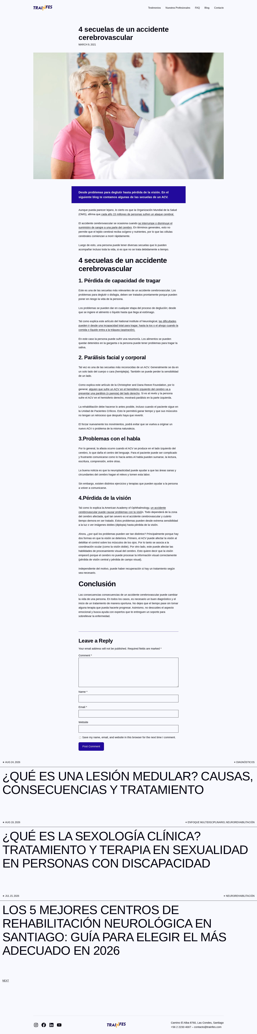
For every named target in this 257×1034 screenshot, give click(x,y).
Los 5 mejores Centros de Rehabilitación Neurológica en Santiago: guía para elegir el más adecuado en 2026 (114, 930)
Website (83, 722)
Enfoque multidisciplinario (206, 822)
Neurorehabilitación (240, 822)
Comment (85, 655)
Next (5, 980)
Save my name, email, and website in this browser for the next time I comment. (129, 737)
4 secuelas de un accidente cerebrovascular (124, 33)
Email (83, 707)
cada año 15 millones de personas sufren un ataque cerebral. (137, 214)
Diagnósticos (245, 762)
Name (83, 691)
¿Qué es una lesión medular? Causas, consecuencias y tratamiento (127, 783)
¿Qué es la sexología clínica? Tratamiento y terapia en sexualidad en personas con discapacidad (125, 849)
